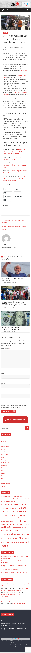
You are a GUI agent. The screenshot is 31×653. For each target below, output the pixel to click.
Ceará (3, 501)
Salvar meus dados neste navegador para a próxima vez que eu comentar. (15, 406)
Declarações (4, 444)
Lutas (2, 468)
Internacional (5, 462)
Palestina (26, 527)
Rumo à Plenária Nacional (19, 603)
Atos (11, 499)
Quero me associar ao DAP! (15, 420)
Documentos (5, 446)
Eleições (3, 452)
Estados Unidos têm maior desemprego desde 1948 (12, 328)
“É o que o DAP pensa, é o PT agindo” (13, 221)
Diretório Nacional (14, 508)
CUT (22, 504)
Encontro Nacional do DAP (7, 518)
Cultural (3, 441)
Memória (4, 470)
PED (19, 534)
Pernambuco (25, 534)
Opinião (3, 478)
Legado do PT (5, 465)
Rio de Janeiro (13, 542)
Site (2, 393)
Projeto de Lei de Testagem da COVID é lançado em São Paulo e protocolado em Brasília (14, 304)
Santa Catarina (21, 542)
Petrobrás (4, 538)
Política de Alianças (13, 538)
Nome (3, 373)
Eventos (3, 457)
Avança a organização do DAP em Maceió (14, 228)
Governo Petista (5, 521)
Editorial (5, 32)
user (19, 45)
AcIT (13, 496)
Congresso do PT (12, 502)
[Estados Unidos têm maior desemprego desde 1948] (15, 312)
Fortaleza (26, 518)
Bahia (15, 499)
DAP (25, 505)
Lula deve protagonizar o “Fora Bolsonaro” (13, 279)
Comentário (5, 349)
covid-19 (13, 47)
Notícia (3, 476)
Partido (3, 481)
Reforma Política (5, 542)
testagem (5, 49)
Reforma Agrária (26, 538)
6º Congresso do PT (6, 496)
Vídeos (3, 486)
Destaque (5, 508)
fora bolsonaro (19, 47)
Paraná (3, 530)
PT (19, 538)
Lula (15, 521)
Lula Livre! (23, 521)
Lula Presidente (7, 524)
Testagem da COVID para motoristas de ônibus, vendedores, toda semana (14, 151)
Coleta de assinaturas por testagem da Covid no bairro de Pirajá (14, 165)
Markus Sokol (21, 524)
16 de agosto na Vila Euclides (9, 569)
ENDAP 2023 (4, 454)
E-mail (3, 383)
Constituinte (7, 504)
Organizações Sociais (18, 527)
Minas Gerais (9, 527)
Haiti (11, 521)
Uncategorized (5, 483)
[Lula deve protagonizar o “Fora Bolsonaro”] (15, 263)
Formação (4, 460)
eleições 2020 (21, 515)
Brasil (26, 498)
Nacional (3, 473)
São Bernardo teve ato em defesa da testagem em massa (14, 178)
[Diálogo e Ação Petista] (15, 2)
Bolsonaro (24, 71)
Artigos (3, 439)
